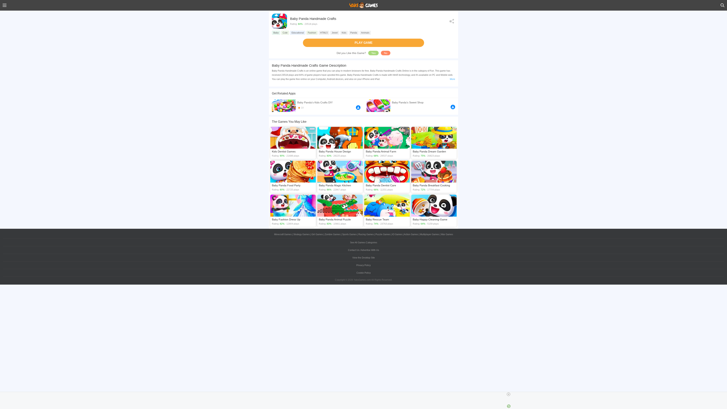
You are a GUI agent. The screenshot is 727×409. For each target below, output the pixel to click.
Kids (344, 32)
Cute (285, 32)
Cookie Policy (363, 273)
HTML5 (324, 32)
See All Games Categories (363, 242)
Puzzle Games (382, 234)
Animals (365, 32)
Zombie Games (332, 234)
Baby (276, 32)
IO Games (397, 234)
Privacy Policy (363, 265)
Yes (373, 53)
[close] (508, 394)
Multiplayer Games (429, 234)
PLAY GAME (364, 42)
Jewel (335, 32)
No (385, 53)
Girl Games (317, 234)
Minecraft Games (283, 234)
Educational (298, 32)
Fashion (312, 32)
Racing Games (366, 234)
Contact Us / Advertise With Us (363, 250)
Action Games (411, 234)
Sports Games (349, 234)
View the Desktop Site (363, 257)
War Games (447, 234)
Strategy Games (301, 234)
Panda (353, 32)
